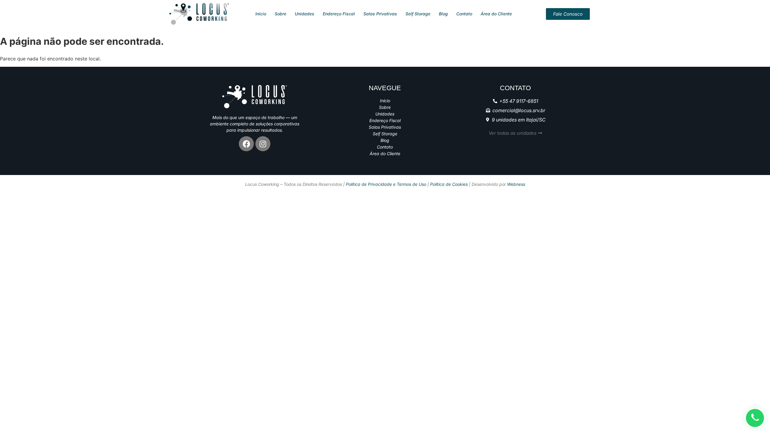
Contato (464, 13)
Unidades (304, 13)
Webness (516, 184)
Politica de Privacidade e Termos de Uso (386, 184)
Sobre (280, 13)
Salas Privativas (380, 13)
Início (260, 13)
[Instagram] (262, 143)
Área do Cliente (496, 13)
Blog (443, 13)
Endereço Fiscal (339, 13)
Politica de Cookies (449, 184)
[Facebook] (246, 143)
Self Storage (417, 13)
